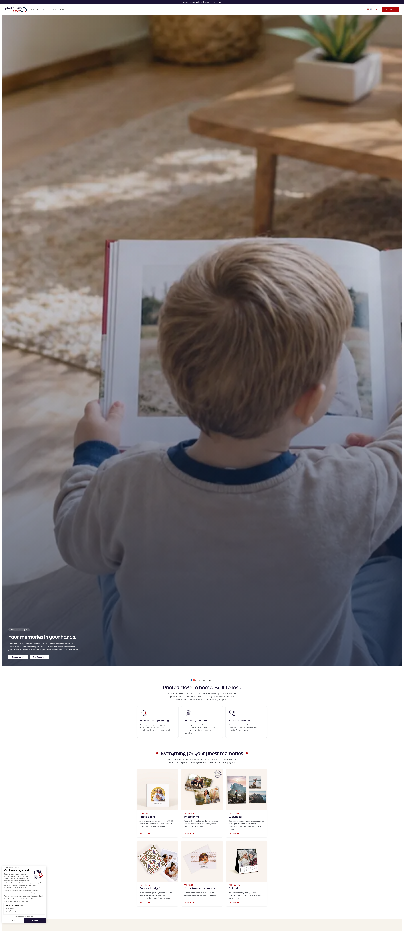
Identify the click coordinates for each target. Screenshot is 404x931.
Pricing (43, 9)
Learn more (217, 2)
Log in (377, 9)
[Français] (371, 9)
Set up (13, 920)
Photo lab (53, 9)
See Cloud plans (39, 657)
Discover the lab (18, 657)
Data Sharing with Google (13, 912)
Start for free (390, 9)
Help (62, 9)
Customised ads (10, 908)
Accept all (35, 920)
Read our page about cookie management (16, 901)
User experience (10, 910)
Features (34, 9)
